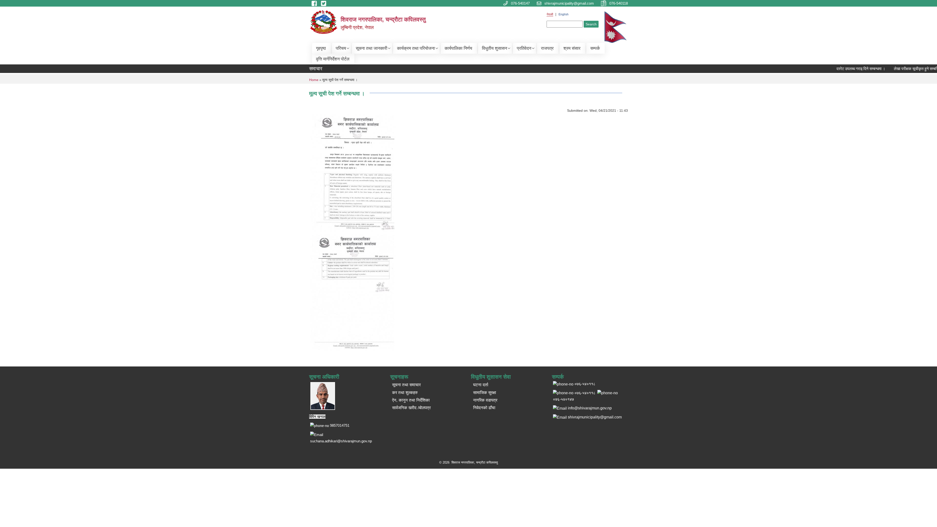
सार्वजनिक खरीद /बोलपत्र (411, 407)
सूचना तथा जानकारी (371, 48)
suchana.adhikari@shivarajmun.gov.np (341, 441)
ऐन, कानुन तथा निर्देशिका (411, 400)
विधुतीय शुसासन (494, 48)
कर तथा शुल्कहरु (405, 392)
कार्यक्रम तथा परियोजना (416, 48)
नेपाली (550, 14)
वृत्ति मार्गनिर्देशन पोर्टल (332, 59)
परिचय (341, 48)
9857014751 (339, 425)
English (564, 14)
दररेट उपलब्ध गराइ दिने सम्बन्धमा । (850, 69)
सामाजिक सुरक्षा (484, 392)
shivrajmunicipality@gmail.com (595, 417)
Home (313, 80)
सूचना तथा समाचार (406, 385)
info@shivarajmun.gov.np (590, 408)
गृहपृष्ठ (321, 48)
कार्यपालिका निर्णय (458, 48)
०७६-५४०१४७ (563, 399)
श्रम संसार (572, 48)
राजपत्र (547, 48)
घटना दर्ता (480, 385)
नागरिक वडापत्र (485, 400)
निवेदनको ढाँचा (484, 407)
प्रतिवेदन (524, 48)
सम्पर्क (595, 48)
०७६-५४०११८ (584, 393)
